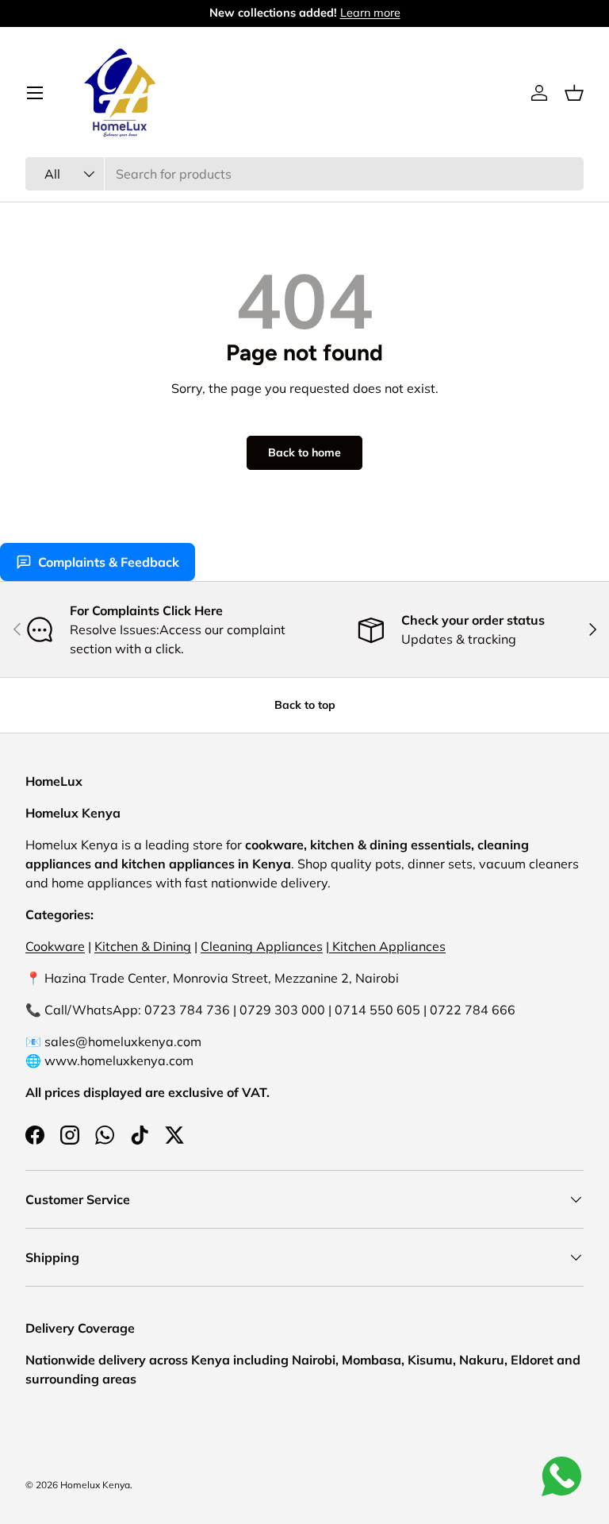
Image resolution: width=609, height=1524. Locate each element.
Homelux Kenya (95, 1485)
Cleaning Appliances (262, 946)
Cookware (55, 946)
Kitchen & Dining (142, 946)
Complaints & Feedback (108, 562)
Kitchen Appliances (387, 946)
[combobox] (304, 173)
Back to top (304, 705)
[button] (574, 92)
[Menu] (34, 92)
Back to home (304, 452)
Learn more (370, 13)
